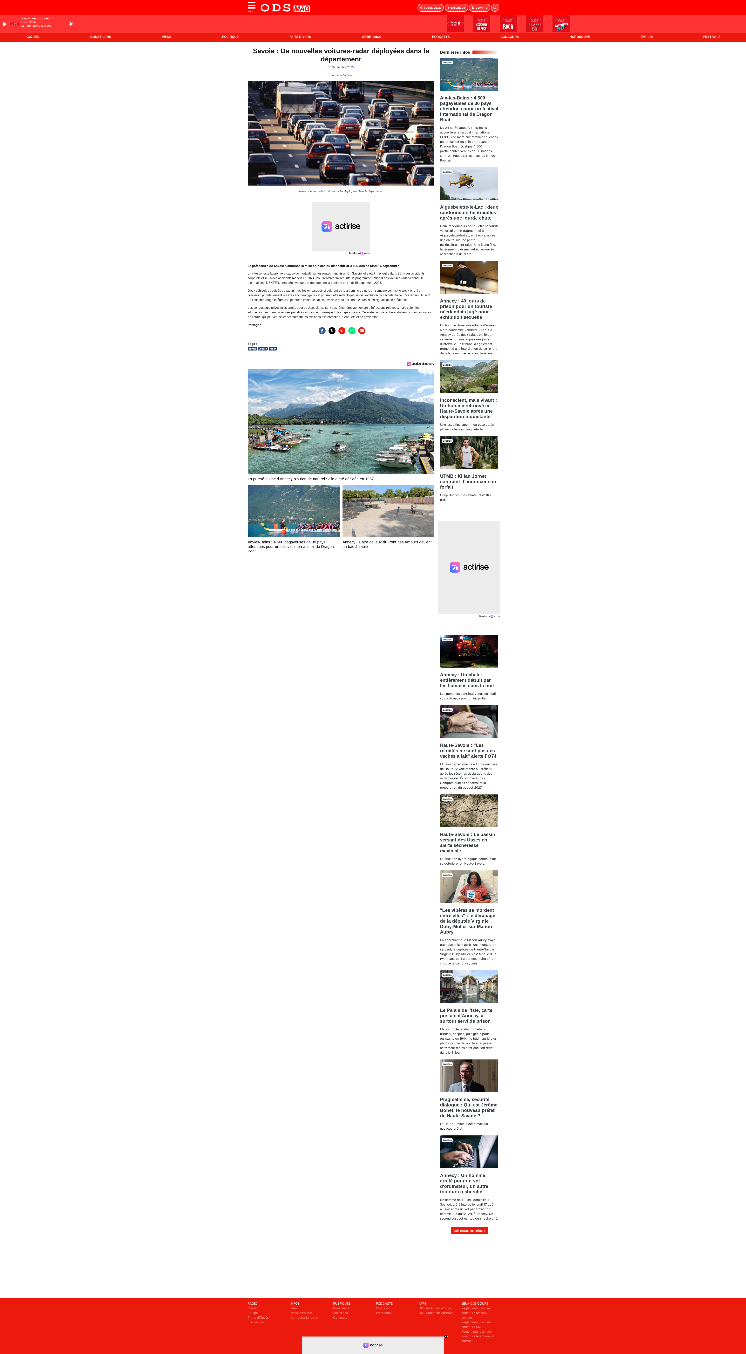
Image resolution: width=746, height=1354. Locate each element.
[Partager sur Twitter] (331, 333)
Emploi (647, 36)
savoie (252, 348)
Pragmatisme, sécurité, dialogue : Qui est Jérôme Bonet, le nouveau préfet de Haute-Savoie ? (468, 1107)
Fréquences (256, 1322)
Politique (230, 36)
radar (273, 348)
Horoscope (580, 36)
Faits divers (300, 36)
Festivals (712, 36)
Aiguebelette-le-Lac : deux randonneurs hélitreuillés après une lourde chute (469, 212)
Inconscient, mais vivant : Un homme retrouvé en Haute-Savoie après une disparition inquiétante (468, 408)
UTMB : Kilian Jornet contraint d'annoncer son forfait (468, 481)
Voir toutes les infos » (469, 1231)
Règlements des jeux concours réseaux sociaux (476, 1312)
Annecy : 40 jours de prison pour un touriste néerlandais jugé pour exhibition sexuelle (466, 309)
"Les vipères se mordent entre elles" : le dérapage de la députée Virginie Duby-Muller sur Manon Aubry (467, 921)
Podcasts (441, 36)
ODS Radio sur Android (436, 1313)
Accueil (32, 36)
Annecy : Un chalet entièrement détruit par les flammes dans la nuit (467, 680)
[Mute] (71, 24)
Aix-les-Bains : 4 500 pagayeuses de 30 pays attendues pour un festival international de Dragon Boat (469, 108)
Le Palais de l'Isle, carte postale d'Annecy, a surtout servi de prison (466, 1016)
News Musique (301, 1313)
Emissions (340, 1313)
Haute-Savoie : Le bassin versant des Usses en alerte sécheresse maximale (467, 842)
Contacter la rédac (304, 1317)
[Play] (5, 24)
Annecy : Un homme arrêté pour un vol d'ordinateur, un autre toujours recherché (464, 1183)
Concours (509, 36)
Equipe (253, 1313)
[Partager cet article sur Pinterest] (340, 333)
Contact (254, 1308)
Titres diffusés (258, 1317)
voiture (263, 348)
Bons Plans (100, 36)
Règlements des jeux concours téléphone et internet (477, 1336)
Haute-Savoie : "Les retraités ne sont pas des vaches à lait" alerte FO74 (468, 751)
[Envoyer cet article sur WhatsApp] (350, 333)
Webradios (371, 36)
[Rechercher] (495, 8)
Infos (166, 36)
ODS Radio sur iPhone (435, 1308)
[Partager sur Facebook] (321, 333)
